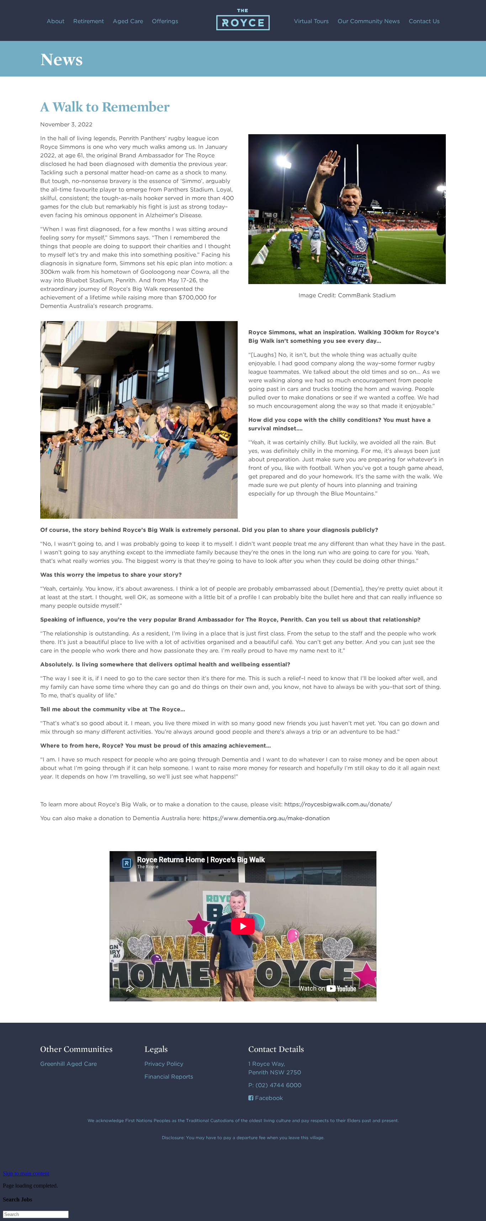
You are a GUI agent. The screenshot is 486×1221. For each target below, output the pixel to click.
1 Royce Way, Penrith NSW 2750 (274, 1068)
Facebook (268, 1098)
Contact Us (424, 21)
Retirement (88, 21)
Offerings (165, 21)
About (55, 21)
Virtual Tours (311, 21)
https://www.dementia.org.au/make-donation (266, 818)
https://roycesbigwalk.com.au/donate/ (338, 804)
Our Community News (369, 21)
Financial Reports (168, 1076)
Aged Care (128, 21)
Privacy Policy (163, 1063)
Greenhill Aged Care (68, 1063)
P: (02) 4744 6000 (274, 1085)
